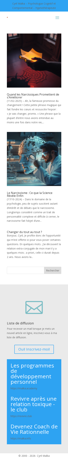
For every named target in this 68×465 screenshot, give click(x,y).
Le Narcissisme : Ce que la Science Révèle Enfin (29, 194)
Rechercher (52, 270)
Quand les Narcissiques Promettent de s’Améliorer (33, 95)
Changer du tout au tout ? (24, 232)
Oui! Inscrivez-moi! (34, 349)
